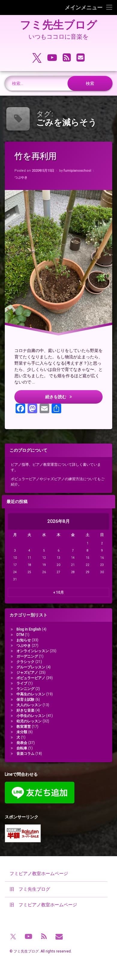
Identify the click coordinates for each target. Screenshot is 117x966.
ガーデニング (27, 656)
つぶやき (21, 177)
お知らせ (23, 640)
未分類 (21, 732)
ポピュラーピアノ (30, 678)
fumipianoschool (77, 171)
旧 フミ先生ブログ (30, 889)
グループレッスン (30, 667)
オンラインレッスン (32, 651)
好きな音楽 (25, 710)
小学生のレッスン (30, 716)
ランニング (25, 689)
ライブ (21, 683)
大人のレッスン (29, 705)
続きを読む (66, 396)
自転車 (21, 748)
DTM (20, 635)
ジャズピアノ (27, 672)
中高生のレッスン (30, 694)
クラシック (25, 662)
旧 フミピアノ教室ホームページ (43, 904)
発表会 (21, 743)
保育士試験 (25, 699)
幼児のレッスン (29, 721)
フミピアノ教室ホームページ (39, 873)
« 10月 (58, 592)
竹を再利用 (35, 156)
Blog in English (28, 629)
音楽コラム (25, 753)
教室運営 (23, 726)
